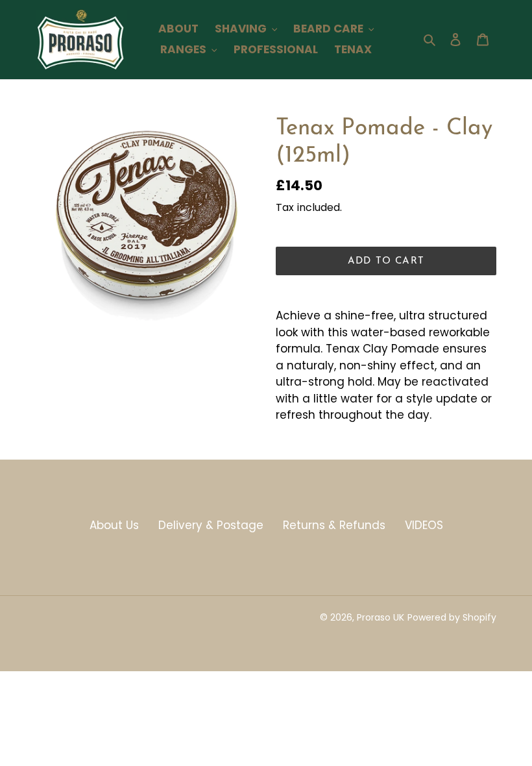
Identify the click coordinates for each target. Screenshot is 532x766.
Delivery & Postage (210, 525)
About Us (114, 525)
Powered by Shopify (451, 617)
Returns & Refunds (334, 525)
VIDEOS (424, 525)
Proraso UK (380, 617)
